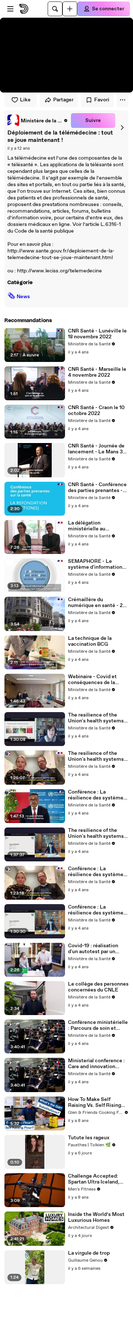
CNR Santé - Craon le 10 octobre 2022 (96, 410)
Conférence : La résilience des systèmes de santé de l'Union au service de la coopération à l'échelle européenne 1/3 (98, 910)
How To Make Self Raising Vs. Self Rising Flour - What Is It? (94, 1102)
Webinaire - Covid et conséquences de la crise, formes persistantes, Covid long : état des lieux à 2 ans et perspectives (98, 680)
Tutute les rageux (88, 1138)
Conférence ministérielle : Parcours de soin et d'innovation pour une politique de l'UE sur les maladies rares (98, 1025)
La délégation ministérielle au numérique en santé (91, 526)
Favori (101, 100)
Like (25, 100)
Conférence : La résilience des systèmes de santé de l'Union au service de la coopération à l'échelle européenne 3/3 (98, 795)
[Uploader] (69, 8)
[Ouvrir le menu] (10, 8)
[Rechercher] (55, 8)
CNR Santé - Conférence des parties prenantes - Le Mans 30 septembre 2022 (97, 488)
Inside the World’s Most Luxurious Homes (96, 1217)
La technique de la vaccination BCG (90, 641)
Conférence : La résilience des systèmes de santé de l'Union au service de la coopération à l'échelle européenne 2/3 (98, 872)
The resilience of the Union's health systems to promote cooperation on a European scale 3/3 (96, 718)
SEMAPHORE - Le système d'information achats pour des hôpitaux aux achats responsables (97, 564)
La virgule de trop (89, 1253)
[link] (37, 120)
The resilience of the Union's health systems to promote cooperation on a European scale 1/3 (96, 833)
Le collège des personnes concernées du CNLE (98, 987)
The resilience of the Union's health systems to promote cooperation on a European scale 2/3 (96, 756)
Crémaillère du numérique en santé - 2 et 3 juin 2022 (95, 603)
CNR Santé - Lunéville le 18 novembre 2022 (97, 334)
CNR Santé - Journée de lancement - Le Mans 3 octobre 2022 (96, 449)
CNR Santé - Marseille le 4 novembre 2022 (97, 372)
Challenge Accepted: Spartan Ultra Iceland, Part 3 (93, 1179)
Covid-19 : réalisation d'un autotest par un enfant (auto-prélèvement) (93, 949)
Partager (63, 100)
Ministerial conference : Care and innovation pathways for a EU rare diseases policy (96, 1064)
